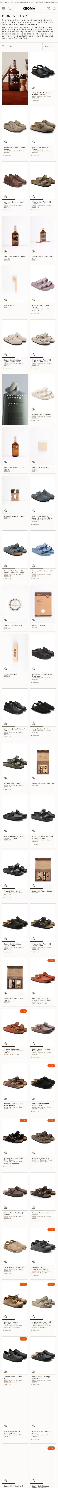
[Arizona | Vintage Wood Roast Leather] (15, 1082)
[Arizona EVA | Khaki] (15, 762)
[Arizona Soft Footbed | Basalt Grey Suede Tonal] (15, 549)
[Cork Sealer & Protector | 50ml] (43, 235)
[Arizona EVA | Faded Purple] (43, 284)
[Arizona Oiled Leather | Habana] (43, 1192)
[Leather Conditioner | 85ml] (15, 604)
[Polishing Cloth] (43, 604)
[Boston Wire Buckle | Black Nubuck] (15, 1410)
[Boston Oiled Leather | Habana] (15, 1192)
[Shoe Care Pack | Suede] (43, 870)
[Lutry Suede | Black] (43, 708)
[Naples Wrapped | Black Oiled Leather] (43, 653)
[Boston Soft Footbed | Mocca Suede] (15, 923)
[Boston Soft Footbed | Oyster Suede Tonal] (15, 339)
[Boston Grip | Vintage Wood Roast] (43, 1028)
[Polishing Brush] (15, 653)
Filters (8, 46)
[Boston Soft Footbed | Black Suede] (43, 1082)
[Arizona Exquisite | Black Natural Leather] (43, 815)
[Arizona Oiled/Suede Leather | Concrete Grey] (43, 1137)
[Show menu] (3, 8)
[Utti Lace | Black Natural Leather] (15, 708)
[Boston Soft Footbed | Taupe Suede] (43, 126)
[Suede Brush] (15, 284)
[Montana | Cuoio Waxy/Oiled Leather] (15, 1301)
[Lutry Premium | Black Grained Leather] (43, 71)
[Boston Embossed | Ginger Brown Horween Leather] (43, 977)
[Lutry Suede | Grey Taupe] (15, 1246)
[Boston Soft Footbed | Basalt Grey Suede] (43, 1465)
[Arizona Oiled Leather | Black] (43, 1410)
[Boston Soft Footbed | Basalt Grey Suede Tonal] (43, 495)
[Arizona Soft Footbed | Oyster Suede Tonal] (43, 339)
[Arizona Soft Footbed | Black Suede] (15, 1137)
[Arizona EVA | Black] (15, 870)
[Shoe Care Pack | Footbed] (43, 762)
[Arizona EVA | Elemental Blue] (43, 549)
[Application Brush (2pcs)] (15, 495)
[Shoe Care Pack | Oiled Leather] (15, 977)
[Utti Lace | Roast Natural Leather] (15, 181)
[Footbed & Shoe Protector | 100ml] (15, 235)
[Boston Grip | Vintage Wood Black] (43, 1355)
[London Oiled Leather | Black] (15, 1355)
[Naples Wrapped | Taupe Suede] (15, 126)
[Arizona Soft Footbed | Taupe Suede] (43, 181)
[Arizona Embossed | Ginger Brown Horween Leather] (15, 1028)
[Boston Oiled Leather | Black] (15, 1465)
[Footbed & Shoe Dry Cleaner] (43, 446)
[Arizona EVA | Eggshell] (43, 393)
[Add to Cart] (33, 87)
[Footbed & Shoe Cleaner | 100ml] (15, 446)
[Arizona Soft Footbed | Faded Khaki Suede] (43, 1301)
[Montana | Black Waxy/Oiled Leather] (43, 1246)
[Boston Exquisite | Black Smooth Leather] (15, 815)
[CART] (54, 8)
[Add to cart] (5, 251)
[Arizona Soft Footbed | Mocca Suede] (43, 923)
